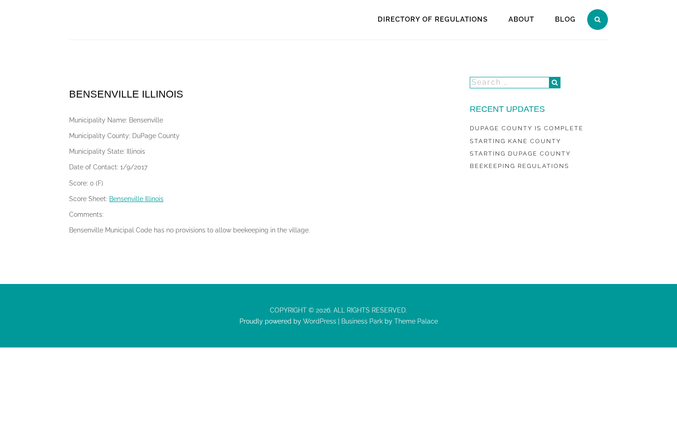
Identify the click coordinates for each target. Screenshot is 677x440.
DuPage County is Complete (527, 128)
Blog (565, 19)
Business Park (362, 321)
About (521, 19)
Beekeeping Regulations (519, 165)
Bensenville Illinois (136, 199)
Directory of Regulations (433, 19)
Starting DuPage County (520, 153)
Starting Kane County (515, 141)
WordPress (318, 321)
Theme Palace (416, 321)
